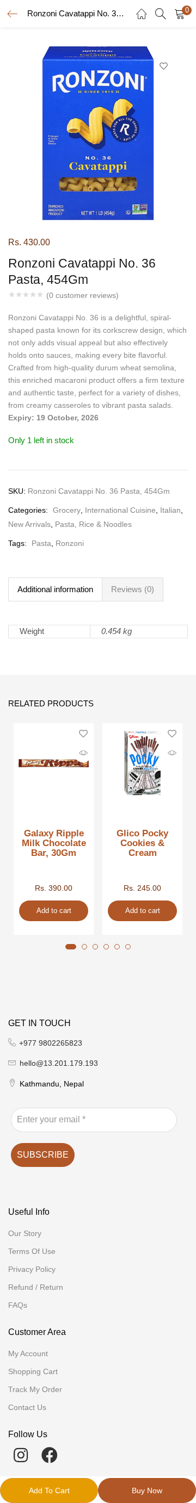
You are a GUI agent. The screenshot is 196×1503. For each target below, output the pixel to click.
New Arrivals (29, 524)
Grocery (67, 510)
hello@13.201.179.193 (59, 1063)
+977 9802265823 (50, 1043)
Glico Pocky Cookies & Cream (142, 843)
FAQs (17, 1305)
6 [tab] (128, 946)
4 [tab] (106, 946)
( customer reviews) (82, 295)
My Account (28, 1353)
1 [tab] (70, 946)
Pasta (41, 543)
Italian (170, 510)
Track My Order (35, 1389)
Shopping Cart (33, 1371)
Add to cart (49, 1490)
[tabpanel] (53, 829)
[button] (179, 13)
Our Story (24, 1233)
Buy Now (147, 1490)
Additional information (55, 589)
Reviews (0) (132, 589)
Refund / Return (35, 1287)
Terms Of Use (32, 1251)
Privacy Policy (32, 1269)
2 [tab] (84, 946)
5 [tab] (117, 946)
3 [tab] (95, 946)
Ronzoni (70, 543)
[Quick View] (83, 753)
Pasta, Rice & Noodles (93, 524)
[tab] (55, 589)
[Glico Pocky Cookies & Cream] (142, 762)
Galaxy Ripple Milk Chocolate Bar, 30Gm (54, 843)
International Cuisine (120, 510)
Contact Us (27, 1407)
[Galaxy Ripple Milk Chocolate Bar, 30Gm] (54, 762)
